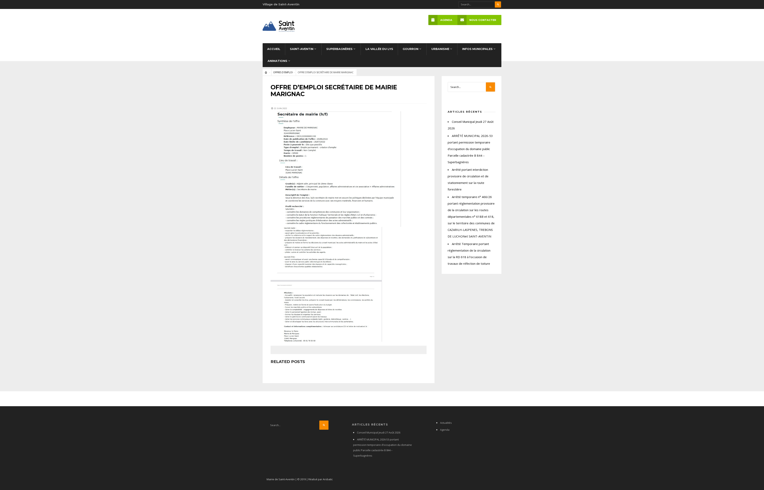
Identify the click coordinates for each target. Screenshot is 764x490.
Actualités (446, 423)
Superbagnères (339, 49)
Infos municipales (477, 49)
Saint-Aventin (301, 49)
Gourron (410, 49)
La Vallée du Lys (379, 49)
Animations (277, 61)
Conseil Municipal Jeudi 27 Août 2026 (378, 432)
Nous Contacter (482, 20)
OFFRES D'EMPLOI (283, 72)
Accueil (273, 49)
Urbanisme (440, 49)
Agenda (446, 20)
